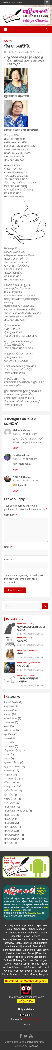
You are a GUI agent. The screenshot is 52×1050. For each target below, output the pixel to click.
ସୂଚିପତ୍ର (8, 842)
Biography (42, 949)
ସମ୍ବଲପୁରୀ (10, 818)
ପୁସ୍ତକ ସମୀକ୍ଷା (34, 663)
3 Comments (37, 52)
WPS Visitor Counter (32, 1019)
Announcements (19, 974)
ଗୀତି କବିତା (9, 746)
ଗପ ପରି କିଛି (23, 665)
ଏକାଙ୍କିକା (9, 722)
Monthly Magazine (40, 974)
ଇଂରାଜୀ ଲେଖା (10, 718)
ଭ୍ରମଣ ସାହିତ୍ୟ (12, 778)
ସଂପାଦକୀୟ (9, 806)
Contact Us (19, 967)
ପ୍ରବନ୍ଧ (32, 624)
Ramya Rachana (31, 936)
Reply (15, 447)
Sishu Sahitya (23, 942)
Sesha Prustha (12, 963)
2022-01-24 (9, 52)
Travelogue (41, 960)
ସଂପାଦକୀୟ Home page (16, 810)
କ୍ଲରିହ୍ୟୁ (9, 734)
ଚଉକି (20, 653)
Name (8, 547)
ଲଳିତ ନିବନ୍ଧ (10, 790)
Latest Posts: (22, 624)
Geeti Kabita (28, 929)
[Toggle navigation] (5, 29)
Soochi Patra (32, 970)
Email (8, 559)
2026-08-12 (22, 645)
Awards (8, 970)
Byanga (7, 939)
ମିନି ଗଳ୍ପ (9, 782)
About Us (18, 925)
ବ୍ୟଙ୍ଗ (8, 774)
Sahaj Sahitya (39, 942)
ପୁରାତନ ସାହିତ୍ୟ (12, 762)
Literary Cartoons (23, 960)
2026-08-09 (22, 657)
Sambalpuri (39, 946)
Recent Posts (14, 619)
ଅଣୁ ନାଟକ (9, 706)
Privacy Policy (26, 1024)
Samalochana (19, 939)
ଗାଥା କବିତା (9, 742)
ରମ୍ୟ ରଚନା (33, 650)
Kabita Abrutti (13, 946)
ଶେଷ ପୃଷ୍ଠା (9, 802)
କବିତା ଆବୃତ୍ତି (11, 730)
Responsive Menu (47, 2)
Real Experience (26, 949)
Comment (10, 514)
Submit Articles (30, 963)
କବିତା (7, 726)
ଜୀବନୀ (7, 758)
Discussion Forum (37, 967)
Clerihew (21, 953)
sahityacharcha (23, 52)
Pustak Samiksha (38, 939)
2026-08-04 (22, 685)
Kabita (17, 929)
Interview (9, 942)
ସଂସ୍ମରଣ (9, 822)
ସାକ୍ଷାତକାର (10, 830)
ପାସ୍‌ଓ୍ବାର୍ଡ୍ (22, 640)
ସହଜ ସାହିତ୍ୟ (10, 826)
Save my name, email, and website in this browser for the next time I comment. (24, 579)
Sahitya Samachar (35, 956)
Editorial (8, 960)
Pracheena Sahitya (15, 932)
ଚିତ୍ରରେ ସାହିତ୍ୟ (12, 750)
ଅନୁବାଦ (8, 40)
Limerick (9, 953)
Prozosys (33, 1045)
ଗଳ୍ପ (31, 638)
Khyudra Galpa (33, 925)
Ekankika (41, 953)
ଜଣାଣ (7, 754)
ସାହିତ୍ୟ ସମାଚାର (12, 834)
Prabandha (33, 932)
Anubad (26, 946)
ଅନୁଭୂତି (8, 714)
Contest (18, 970)
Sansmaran (9, 949)
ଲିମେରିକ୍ (8, 794)
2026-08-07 (22, 670)
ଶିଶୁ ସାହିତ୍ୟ (10, 798)
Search (45, 606)
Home (8, 925)
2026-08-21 (22, 634)
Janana (41, 929)
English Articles (14, 956)
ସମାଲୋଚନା (9, 814)
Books (31, 953)
